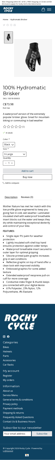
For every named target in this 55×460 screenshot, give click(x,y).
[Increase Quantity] (12, 163)
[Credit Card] (27, 455)
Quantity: (7, 158)
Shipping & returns (13, 412)
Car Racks (8, 364)
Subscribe (42, 433)
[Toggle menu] (49, 9)
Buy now (27, 177)
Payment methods (13, 408)
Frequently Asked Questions (18, 417)
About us (8, 390)
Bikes (6, 347)
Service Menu (10, 395)
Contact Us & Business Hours (19, 421)
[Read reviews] (12, 127)
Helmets (7, 351)
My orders (8, 380)
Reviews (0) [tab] (27, 197)
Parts (6, 356)
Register (7, 375)
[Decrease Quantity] (6, 163)
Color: (6, 139)
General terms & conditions (18, 399)
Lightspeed (8, 451)
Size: (6, 149)
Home (5, 19)
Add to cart (27, 171)
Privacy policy (10, 404)
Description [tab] (11, 197)
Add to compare (12, 183)
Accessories (9, 360)
